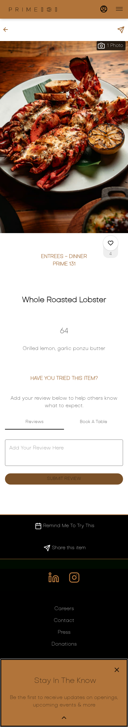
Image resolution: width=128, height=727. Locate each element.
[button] (7, 29)
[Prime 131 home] (33, 9)
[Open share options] (121, 30)
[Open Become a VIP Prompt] (64, 717)
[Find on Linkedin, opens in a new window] (53, 580)
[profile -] (103, 9)
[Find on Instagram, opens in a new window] (74, 580)
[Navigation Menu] (119, 9)
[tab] (34, 422)
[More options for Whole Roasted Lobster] (110, 243)
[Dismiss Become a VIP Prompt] (116, 669)
